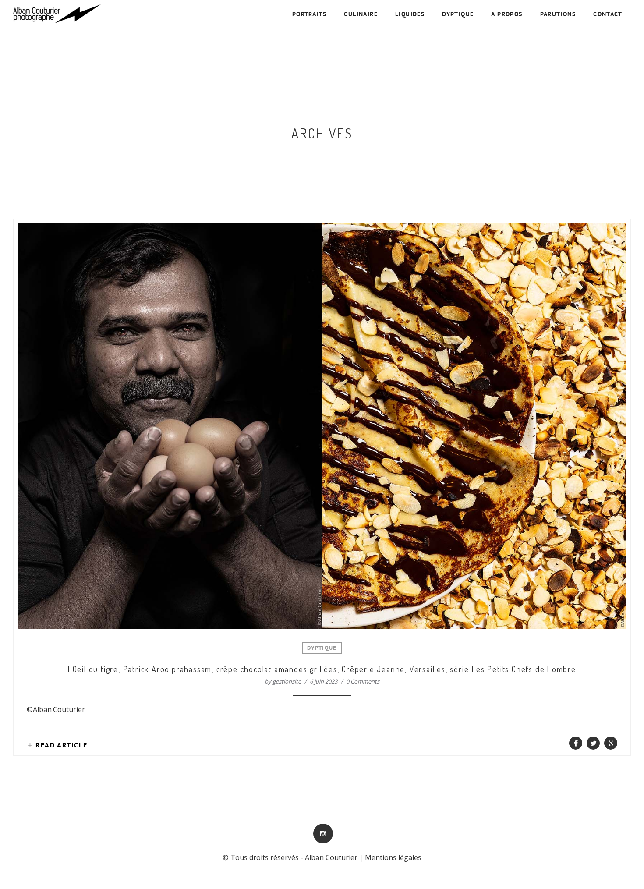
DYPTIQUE (458, 14)
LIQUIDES (410, 14)
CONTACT (607, 14)
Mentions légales (393, 857)
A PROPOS (506, 14)
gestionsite (286, 681)
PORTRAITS (309, 14)
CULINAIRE (361, 14)
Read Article (61, 745)
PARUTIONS (558, 14)
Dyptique (321, 648)
